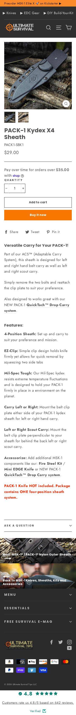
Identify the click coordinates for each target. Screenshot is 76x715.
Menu (10, 594)
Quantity (13, 180)
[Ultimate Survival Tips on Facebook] (51, 642)
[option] (38, 75)
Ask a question (19, 525)
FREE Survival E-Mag (28, 621)
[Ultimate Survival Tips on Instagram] (69, 642)
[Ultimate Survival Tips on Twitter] (60, 642)
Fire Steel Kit (50, 463)
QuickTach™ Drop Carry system (32, 474)
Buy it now (38, 215)
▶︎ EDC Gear (29, 13)
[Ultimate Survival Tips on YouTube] (69, 648)
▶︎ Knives (9, 13)
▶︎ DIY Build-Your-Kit (58, 13)
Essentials (17, 608)
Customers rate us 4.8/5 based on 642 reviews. (38, 702)
